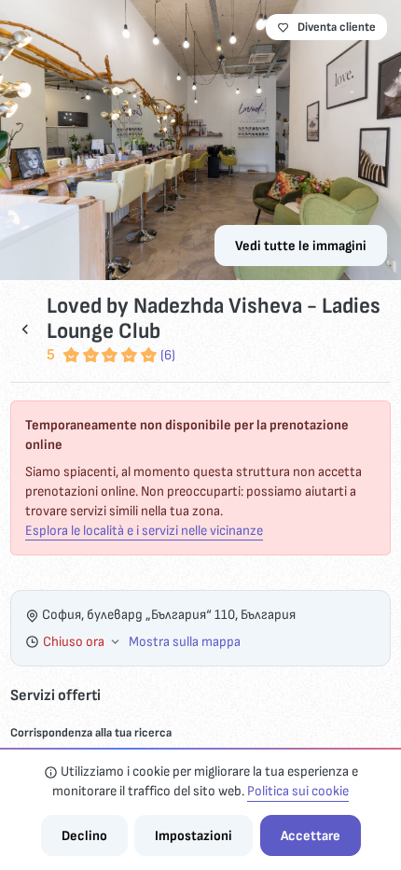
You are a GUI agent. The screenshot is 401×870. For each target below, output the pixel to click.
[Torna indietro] (25, 329)
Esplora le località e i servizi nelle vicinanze (144, 531)
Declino (84, 836)
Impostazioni (193, 836)
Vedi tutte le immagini (300, 246)
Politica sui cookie (298, 791)
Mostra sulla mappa (185, 642)
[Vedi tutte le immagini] (200, 140)
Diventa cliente (336, 27)
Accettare (310, 836)
